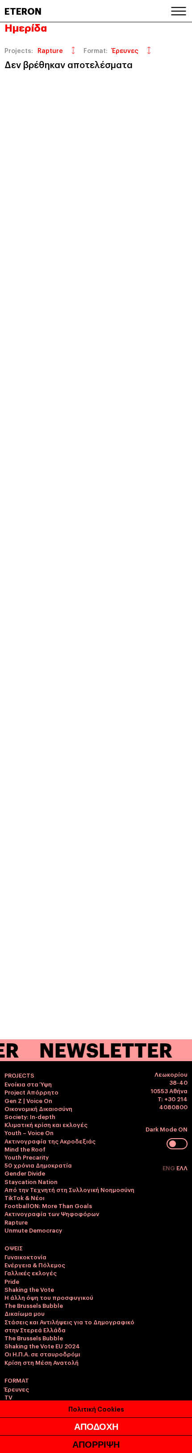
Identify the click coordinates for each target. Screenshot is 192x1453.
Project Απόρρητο (31, 1092)
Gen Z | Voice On (28, 1100)
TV (8, 1397)
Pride (11, 1281)
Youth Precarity (26, 1157)
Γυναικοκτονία (25, 1257)
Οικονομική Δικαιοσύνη (38, 1108)
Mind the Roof (25, 1149)
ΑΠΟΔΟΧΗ (96, 1427)
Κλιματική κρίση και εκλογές (46, 1124)
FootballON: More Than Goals (48, 1205)
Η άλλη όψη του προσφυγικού (48, 1297)
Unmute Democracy (33, 1230)
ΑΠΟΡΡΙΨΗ (96, 1444)
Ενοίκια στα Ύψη (28, 1084)
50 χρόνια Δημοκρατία (38, 1165)
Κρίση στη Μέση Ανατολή (41, 1362)
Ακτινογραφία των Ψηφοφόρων (51, 1213)
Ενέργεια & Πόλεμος (34, 1265)
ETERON (23, 10)
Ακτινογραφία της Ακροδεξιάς (50, 1141)
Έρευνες (16, 1389)
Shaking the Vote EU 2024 (42, 1346)
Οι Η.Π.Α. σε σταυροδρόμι (42, 1354)
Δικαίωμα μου (24, 1313)
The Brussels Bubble (33, 1305)
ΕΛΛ (182, 1168)
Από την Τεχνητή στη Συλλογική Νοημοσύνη (69, 1189)
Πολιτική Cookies (96, 1408)
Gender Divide (24, 1173)
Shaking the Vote (29, 1289)
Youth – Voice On (29, 1132)
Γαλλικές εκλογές (30, 1273)
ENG (169, 1168)
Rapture (16, 1222)
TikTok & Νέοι (24, 1197)
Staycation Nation (31, 1181)
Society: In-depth (29, 1116)
